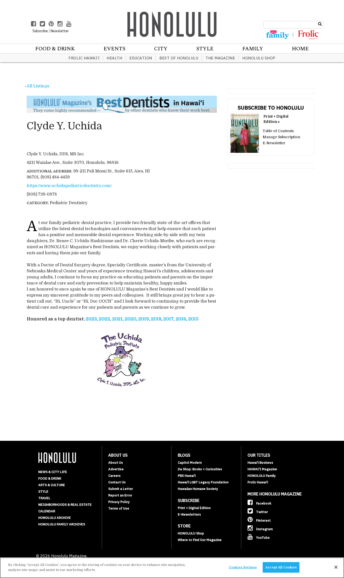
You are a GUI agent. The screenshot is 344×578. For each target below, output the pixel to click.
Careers (114, 476)
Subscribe (40, 31)
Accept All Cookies (281, 567)
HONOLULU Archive (54, 518)
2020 (130, 318)
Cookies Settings (243, 567)
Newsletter (60, 31)
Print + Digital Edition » (275, 119)
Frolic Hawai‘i (83, 58)
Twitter (261, 512)
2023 (91, 318)
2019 (143, 318)
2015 (193, 318)
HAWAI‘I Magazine (262, 469)
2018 (156, 318)
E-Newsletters (189, 514)
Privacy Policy (119, 502)
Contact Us (117, 482)
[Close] (335, 567)
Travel (44, 498)
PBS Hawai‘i (187, 476)
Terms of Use (118, 508)
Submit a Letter (120, 489)
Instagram (264, 529)
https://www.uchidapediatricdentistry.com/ (69, 186)
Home (300, 49)
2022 (104, 318)
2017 (168, 318)
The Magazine (220, 58)
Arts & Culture (51, 485)
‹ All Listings (37, 86)
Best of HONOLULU (178, 58)
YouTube (262, 537)
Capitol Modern (190, 462)
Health (114, 58)
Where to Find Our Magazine (200, 540)
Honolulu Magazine (172, 24)
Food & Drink (55, 49)
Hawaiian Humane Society (198, 489)
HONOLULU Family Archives (61, 524)
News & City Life (52, 472)
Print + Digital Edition (194, 508)
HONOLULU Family (262, 476)
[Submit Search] (320, 24)
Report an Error (120, 495)
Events (114, 49)
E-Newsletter (274, 143)
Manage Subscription (281, 137)
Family (252, 49)
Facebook (263, 503)
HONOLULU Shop (259, 58)
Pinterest (263, 520)
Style (205, 49)
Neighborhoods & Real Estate (65, 504)
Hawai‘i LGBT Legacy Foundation (203, 482)
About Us (115, 462)
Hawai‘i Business (260, 462)
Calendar (46, 511)
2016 (181, 318)
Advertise (116, 469)
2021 (117, 318)
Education (140, 58)
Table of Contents (278, 131)
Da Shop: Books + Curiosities (200, 469)
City (160, 49)
